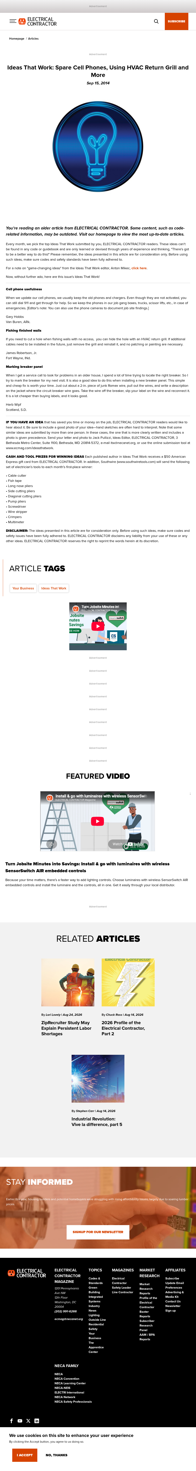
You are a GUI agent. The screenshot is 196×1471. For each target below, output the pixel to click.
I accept (25, 1455)
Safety (93, 1329)
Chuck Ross (114, 1015)
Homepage (16, 39)
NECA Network (65, 1397)
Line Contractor (122, 1292)
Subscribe (176, 21)
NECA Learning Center (70, 1383)
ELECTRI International (69, 1392)
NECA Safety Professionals (73, 1402)
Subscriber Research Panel (147, 1325)
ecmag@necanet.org (69, 1319)
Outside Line (97, 1320)
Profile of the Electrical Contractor (148, 1302)
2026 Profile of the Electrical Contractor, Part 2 (123, 1028)
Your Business (23, 588)
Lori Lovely (53, 1015)
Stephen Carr (85, 1111)
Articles (33, 39)
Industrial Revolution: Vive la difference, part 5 (97, 1121)
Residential (96, 1324)
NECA (59, 1374)
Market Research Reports (146, 1288)
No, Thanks (56, 1455)
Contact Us (173, 1301)
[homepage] (37, 21)
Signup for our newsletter (98, 1232)
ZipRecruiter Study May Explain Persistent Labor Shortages (66, 1028)
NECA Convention (67, 1379)
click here (139, 268)
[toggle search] (156, 21)
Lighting (94, 1315)
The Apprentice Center (96, 1347)
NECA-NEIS (62, 1388)
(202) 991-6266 (66, 1311)
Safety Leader (121, 1288)
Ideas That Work (53, 588)
